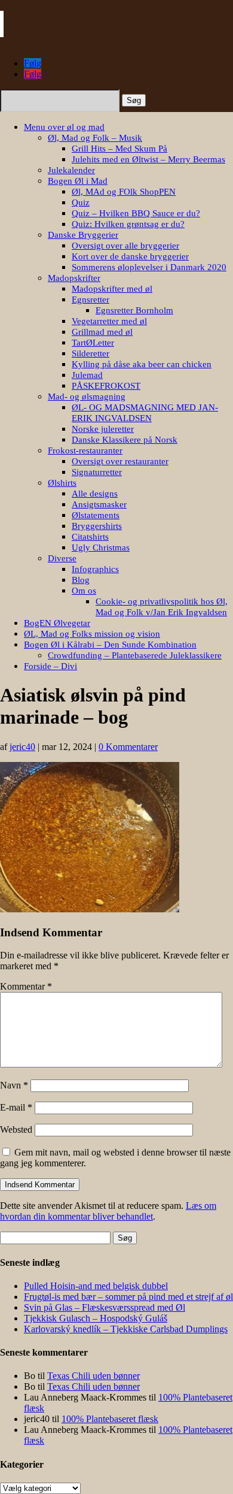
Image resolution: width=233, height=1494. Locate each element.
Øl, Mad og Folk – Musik (95, 138)
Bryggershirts (97, 526)
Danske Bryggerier (83, 235)
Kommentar (26, 986)
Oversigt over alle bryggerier (125, 245)
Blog (81, 580)
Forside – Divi (50, 666)
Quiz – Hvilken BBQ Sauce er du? (136, 213)
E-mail (16, 1107)
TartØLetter (93, 342)
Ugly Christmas (101, 547)
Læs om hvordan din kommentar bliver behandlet (108, 1210)
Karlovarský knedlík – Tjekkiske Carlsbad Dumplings (126, 1329)
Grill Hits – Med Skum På (119, 148)
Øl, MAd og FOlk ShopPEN (124, 191)
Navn (14, 1085)
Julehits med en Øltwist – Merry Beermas (148, 159)
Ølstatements (95, 515)
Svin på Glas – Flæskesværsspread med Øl (104, 1307)
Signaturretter (97, 472)
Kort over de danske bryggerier (130, 256)
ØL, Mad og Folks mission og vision (92, 634)
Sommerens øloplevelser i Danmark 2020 (149, 267)
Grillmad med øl (102, 332)
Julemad (87, 375)
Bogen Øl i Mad (78, 181)
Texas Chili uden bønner (93, 1376)
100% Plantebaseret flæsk (110, 1419)
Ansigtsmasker (99, 504)
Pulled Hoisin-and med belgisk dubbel (96, 1286)
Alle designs (95, 493)
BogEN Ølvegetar (57, 623)
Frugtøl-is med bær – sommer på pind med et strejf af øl (128, 1297)
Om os (84, 590)
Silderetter (90, 353)
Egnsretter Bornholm (134, 310)
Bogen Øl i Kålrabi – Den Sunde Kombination (110, 644)
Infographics (95, 569)
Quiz (81, 202)
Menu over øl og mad (64, 127)
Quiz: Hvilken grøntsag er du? (128, 224)
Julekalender (71, 170)
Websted (16, 1129)
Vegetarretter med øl (109, 321)
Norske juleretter (103, 429)
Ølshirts (62, 483)
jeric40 (22, 747)
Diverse (62, 558)
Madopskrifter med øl (112, 289)
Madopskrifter (74, 278)
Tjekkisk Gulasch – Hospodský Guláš (95, 1318)
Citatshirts (90, 537)
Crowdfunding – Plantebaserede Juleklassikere (135, 655)
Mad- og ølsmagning (86, 396)
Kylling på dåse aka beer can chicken (141, 364)
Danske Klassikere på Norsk (124, 439)
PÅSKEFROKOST (106, 386)
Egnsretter (90, 299)
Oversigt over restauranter (120, 461)
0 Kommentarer (128, 747)
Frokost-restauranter (85, 450)
